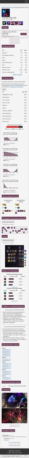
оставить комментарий (15, 445)
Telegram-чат (12, 450)
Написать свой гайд (14, 39)
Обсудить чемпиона (14, 42)
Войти (19, 442)
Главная (3, 7)
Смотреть (23, 34)
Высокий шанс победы (8, 224)
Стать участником (13, 442)
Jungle (4, 89)
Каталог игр (8, 7)
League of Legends (16, 7)
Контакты (18, 450)
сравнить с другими (17, 74)
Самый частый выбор (8, 222)
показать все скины (14, 425)
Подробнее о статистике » (16, 86)
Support (4, 386)
